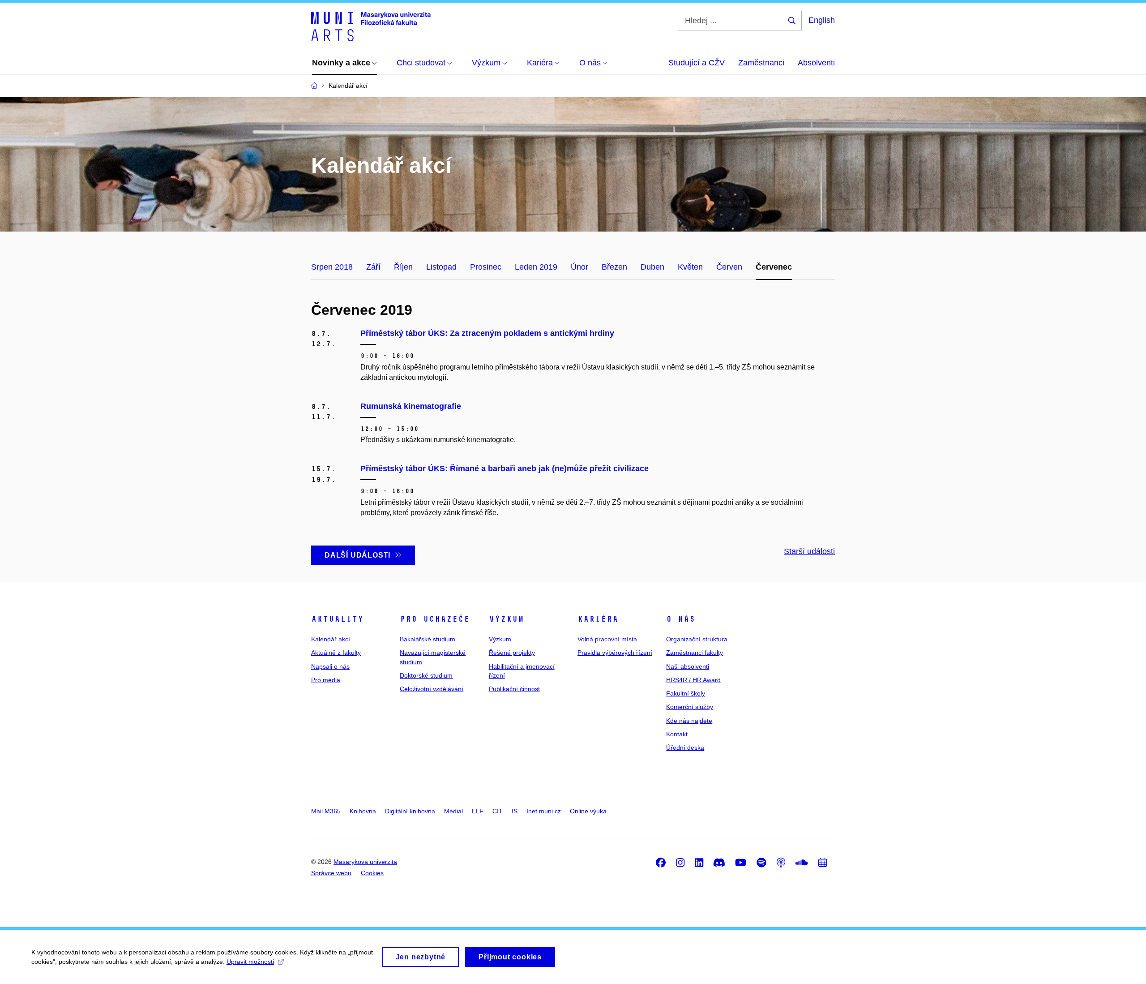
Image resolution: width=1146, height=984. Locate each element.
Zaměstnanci (761, 62)
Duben (652, 266)
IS (514, 811)
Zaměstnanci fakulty (694, 652)
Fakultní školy (685, 693)
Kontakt (677, 734)
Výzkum (506, 619)
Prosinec (485, 266)
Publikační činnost (514, 688)
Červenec (774, 266)
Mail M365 (326, 811)
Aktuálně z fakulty (336, 652)
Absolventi (816, 62)
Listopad (441, 266)
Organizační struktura (696, 639)
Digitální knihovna (410, 811)
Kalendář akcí (330, 639)
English (821, 20)
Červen (729, 266)
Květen (690, 266)
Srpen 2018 (332, 266)
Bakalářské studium (427, 639)
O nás (680, 619)
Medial (453, 811)
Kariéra (597, 619)
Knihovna (363, 811)
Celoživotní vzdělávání (431, 688)
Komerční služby (689, 706)
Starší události (809, 551)
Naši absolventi (687, 666)
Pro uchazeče (435, 619)
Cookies (372, 873)
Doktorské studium (426, 675)
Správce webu (331, 873)
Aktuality (337, 619)
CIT (497, 811)
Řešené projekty (512, 652)
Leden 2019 (536, 266)
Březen (614, 266)
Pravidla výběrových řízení (614, 652)
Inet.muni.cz (543, 811)
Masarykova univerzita (365, 861)
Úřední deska (685, 747)
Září (373, 266)
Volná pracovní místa (607, 639)
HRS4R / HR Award (693, 679)
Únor (579, 266)
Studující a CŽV (696, 62)
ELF (477, 811)
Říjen (403, 266)
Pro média (325, 679)
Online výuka (588, 811)
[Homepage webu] (371, 26)
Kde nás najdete (689, 720)
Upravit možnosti (250, 961)
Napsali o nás (330, 666)
